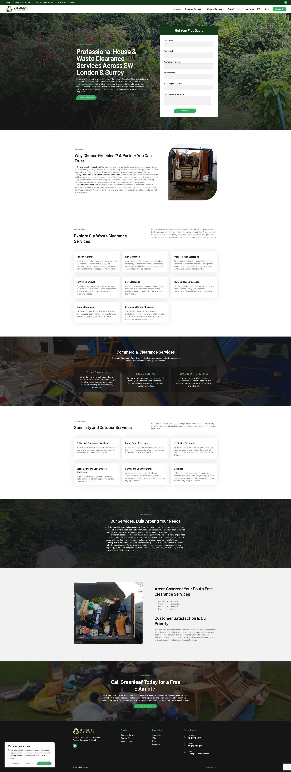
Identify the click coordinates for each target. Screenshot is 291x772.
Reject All (29, 763)
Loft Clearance (132, 281)
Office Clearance (97, 372)
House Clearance (85, 256)
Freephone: (192, 735)
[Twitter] (285, 2)
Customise (15, 763)
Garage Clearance (85, 307)
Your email (168, 51)
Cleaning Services (214, 9)
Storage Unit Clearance (194, 373)
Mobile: (190, 743)
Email (190, 751)
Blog (267, 9)
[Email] (185, 752)
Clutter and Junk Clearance (139, 468)
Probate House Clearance (186, 256)
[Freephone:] (185, 736)
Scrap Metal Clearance (136, 443)
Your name (168, 40)
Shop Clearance (145, 373)
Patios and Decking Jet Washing (93, 443)
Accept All (44, 763)
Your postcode (170, 72)
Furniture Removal (86, 281)
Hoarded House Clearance (186, 281)
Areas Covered (234, 9)
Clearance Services (193, 9)
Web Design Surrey (211, 767)
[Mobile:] (185, 744)
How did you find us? (173, 83)
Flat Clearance (132, 256)
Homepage (176, 9)
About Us (250, 9)
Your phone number (172, 62)
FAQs (259, 9)
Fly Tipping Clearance (184, 443)
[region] (30, 754)
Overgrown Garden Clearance (139, 307)
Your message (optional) (174, 94)
